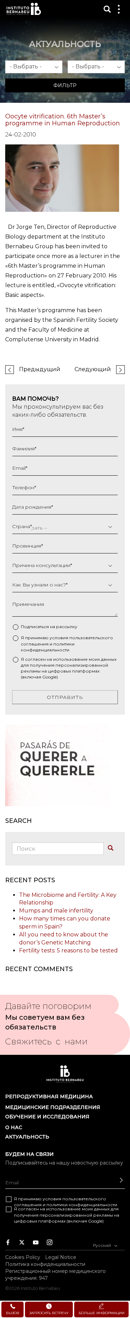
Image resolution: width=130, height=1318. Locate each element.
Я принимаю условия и (67, 643)
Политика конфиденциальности (45, 1264)
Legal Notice (60, 1257)
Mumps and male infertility (56, 910)
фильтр (65, 85)
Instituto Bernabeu (23, 9)
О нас (13, 1127)
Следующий (93, 369)
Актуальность (27, 1137)
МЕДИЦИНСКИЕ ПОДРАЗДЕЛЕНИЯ (52, 1107)
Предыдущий (39, 369)
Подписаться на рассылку (49, 626)
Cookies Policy (22, 1257)
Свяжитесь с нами (46, 1044)
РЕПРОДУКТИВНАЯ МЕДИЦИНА (49, 1096)
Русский (102, 1245)
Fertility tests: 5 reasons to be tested (68, 950)
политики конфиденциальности (81, 1204)
